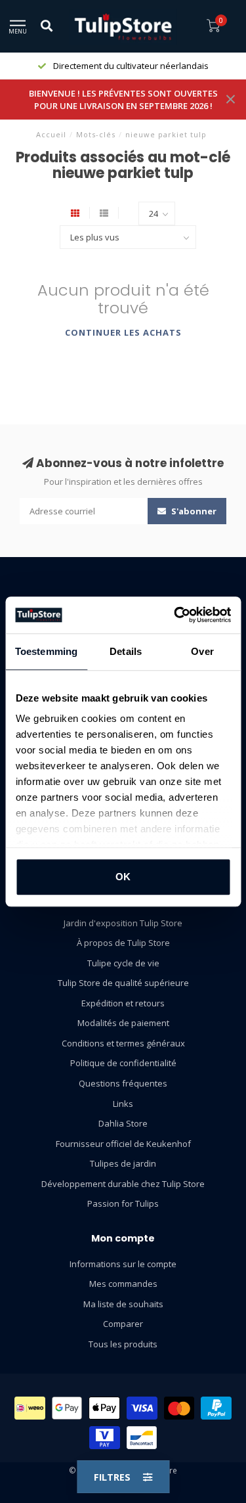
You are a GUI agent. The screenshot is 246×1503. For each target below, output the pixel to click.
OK (123, 876)
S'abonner (192, 511)
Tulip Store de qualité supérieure (123, 983)
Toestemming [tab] (46, 651)
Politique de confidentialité (123, 1063)
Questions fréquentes (123, 1083)
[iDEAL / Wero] (29, 1408)
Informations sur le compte (123, 1264)
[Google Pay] (67, 1408)
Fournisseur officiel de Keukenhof (123, 1144)
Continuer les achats (123, 332)
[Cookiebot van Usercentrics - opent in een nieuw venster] (175, 614)
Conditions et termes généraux (123, 1043)
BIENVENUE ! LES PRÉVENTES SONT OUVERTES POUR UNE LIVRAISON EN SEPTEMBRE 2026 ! (123, 99)
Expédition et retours (123, 1003)
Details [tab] (126, 651)
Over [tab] (202, 651)
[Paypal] (216, 1408)
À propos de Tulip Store (123, 943)
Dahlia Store (123, 1123)
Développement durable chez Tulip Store (123, 1184)
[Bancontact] (142, 1437)
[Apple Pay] (104, 1408)
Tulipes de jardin (123, 1163)
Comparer (123, 1324)
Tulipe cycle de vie (123, 963)
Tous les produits (123, 1344)
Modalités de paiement (123, 1023)
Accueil (51, 134)
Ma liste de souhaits (123, 1304)
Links (123, 1104)
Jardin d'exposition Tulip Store (123, 923)
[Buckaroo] (104, 1437)
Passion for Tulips (123, 1203)
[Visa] (142, 1408)
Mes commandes (123, 1284)
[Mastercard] (179, 1408)
